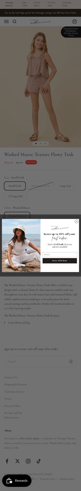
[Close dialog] (76, 221)
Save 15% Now (59, 261)
